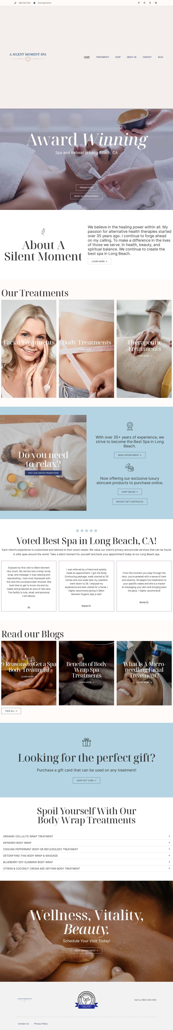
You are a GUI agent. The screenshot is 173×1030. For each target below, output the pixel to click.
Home (87, 57)
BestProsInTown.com (86, 992)
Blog (160, 57)
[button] (86, 836)
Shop (118, 57)
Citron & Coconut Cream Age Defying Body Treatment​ (41, 868)
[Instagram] (144, 3)
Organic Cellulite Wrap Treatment (28, 836)
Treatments (102, 57)
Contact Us (23, 1023)
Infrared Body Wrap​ (17, 842)
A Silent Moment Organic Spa (86, 1006)
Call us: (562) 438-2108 (145, 1000)
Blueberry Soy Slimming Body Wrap (28, 862)
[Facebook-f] (139, 3)
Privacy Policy (41, 1023)
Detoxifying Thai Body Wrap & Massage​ (30, 855)
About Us (131, 57)
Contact (147, 57)
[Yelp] (150, 3)
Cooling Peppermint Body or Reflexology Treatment (40, 849)
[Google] (156, 3)
